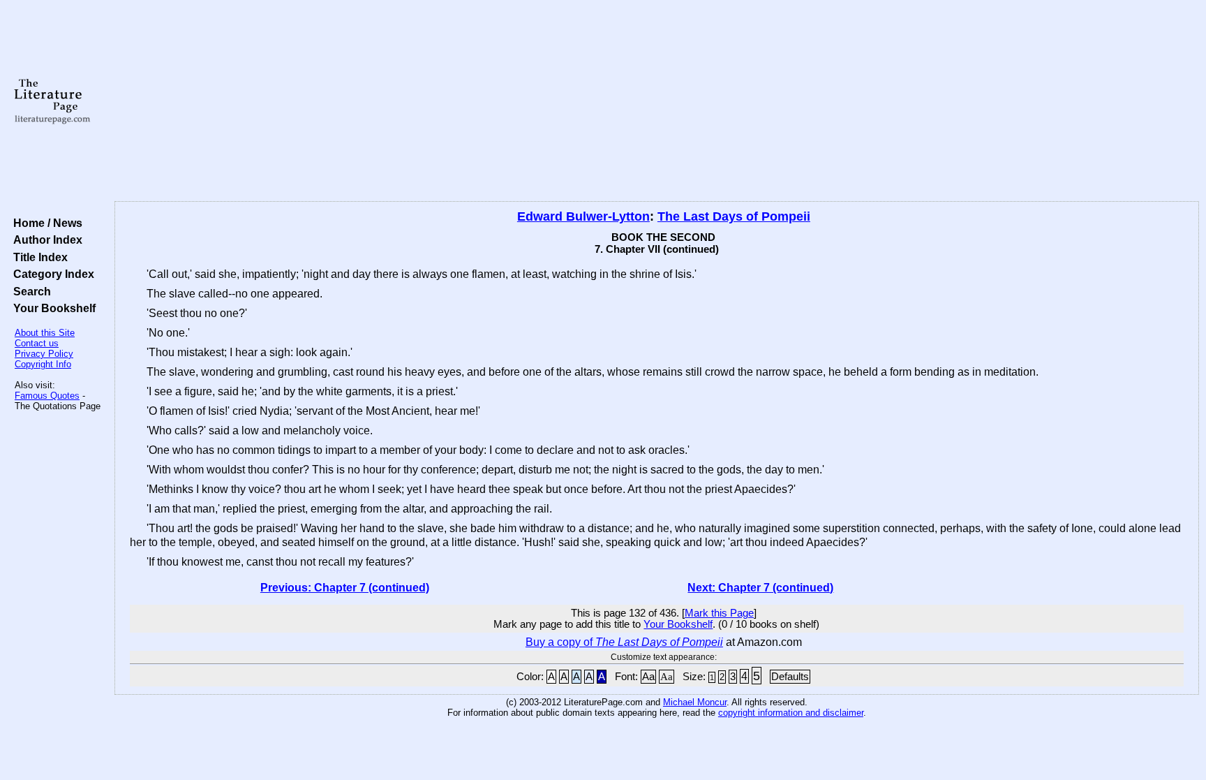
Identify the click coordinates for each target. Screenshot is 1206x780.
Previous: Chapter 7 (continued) (344, 588)
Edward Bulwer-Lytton (583, 216)
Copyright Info (43, 364)
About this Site (45, 333)
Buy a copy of (624, 642)
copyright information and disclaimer (790, 712)
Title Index (38, 257)
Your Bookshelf (52, 308)
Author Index (45, 239)
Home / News (45, 222)
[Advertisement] (656, 101)
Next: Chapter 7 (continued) (760, 588)
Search (29, 291)
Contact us (37, 343)
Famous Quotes (47, 395)
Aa (648, 676)
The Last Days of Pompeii (733, 216)
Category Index (51, 273)
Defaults (790, 676)
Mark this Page (719, 613)
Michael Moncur (695, 702)
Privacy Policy (44, 353)
